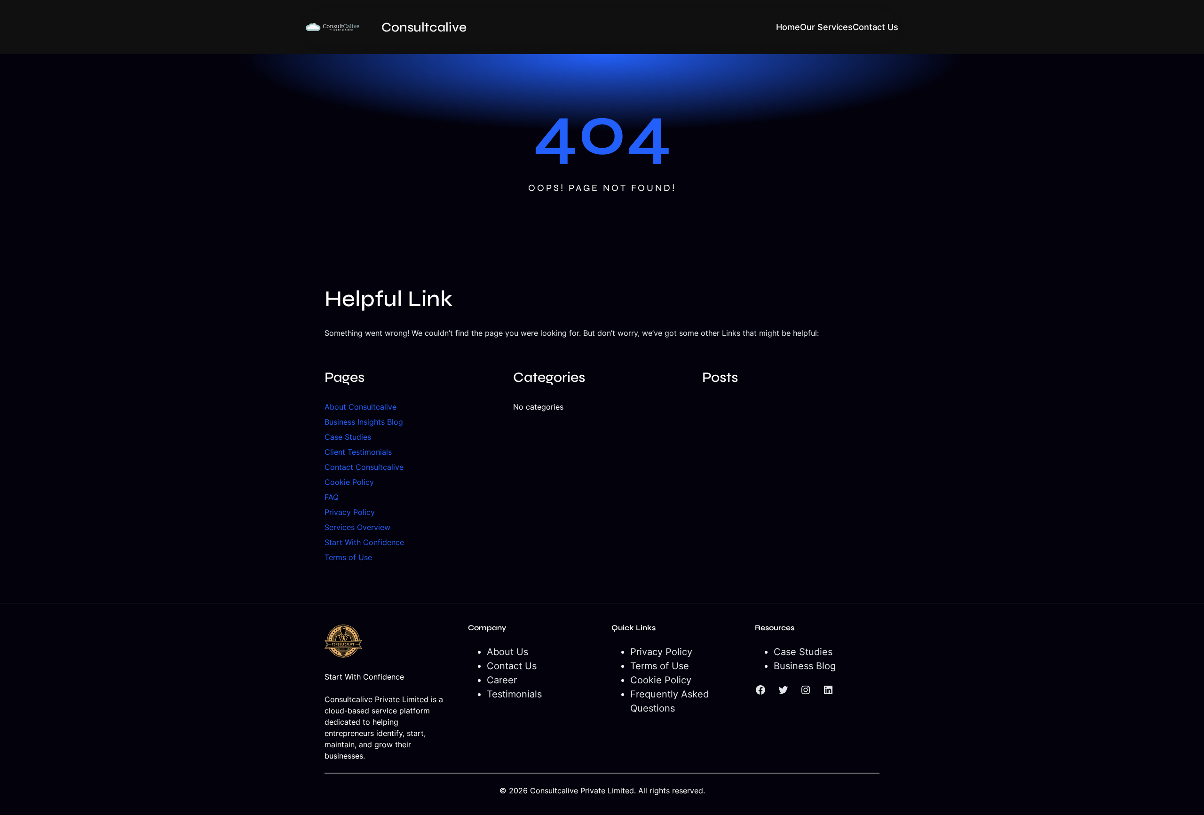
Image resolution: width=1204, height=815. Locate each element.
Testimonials (514, 694)
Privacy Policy (350, 512)
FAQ (332, 497)
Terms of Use (348, 557)
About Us (507, 651)
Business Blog (805, 666)
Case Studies (348, 437)
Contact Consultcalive (364, 467)
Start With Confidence (364, 542)
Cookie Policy (349, 482)
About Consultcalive (360, 406)
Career (502, 680)
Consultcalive (424, 27)
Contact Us (512, 666)
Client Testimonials (358, 452)
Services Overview (357, 527)
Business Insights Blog (364, 422)
